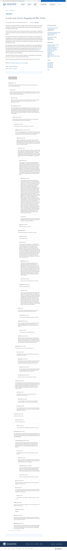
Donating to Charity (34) (51, 48)
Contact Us (13, 548)
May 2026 (49, 66)
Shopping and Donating (23, 4)
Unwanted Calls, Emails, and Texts (44, 4)
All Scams (10, 68)
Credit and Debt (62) (51, 46)
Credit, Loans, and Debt (29, 4)
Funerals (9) (49, 52)
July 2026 (49, 63)
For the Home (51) (50, 51)
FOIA (23, 548)
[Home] (11, 5)
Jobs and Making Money (35, 4)
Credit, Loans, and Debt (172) (52, 47)
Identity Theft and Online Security (52, 4)
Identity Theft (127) (50, 54)
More (48, 69)
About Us (9, 548)
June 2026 (49, 65)
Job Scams (15, 68)
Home (7, 10)
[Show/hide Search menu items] (62, 4)
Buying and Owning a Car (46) (53, 44)
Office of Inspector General (29, 548)
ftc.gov (6, 548)
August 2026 (49, 62)
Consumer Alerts (11, 10)
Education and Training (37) (52, 49)
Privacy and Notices (19, 548)
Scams (59, 4)
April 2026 (49, 67)
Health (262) (49, 53)
